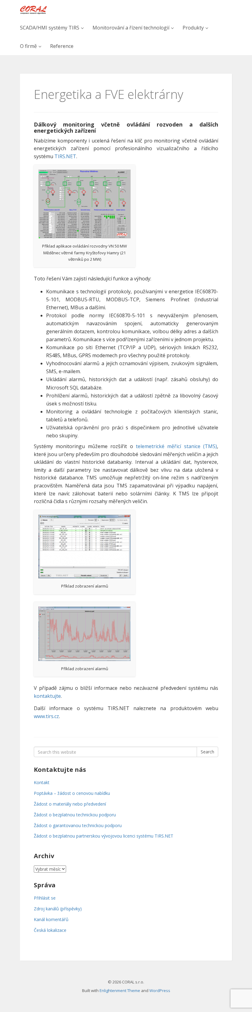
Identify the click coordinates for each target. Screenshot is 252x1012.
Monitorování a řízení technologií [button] (132, 27)
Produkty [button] (194, 27)
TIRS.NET (65, 156)
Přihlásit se (45, 898)
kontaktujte (47, 696)
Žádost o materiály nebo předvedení (70, 804)
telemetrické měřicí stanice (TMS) (176, 446)
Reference (61, 46)
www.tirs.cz (46, 716)
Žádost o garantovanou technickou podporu (78, 825)
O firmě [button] (29, 46)
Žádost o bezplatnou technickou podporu (75, 815)
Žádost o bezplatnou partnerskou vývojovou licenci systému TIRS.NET (103, 836)
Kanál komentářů (51, 919)
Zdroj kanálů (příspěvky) (58, 909)
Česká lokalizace (50, 930)
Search (207, 752)
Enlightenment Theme (120, 990)
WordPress (159, 990)
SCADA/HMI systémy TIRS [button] (50, 27)
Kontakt (41, 782)
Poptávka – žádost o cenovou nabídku (72, 793)
